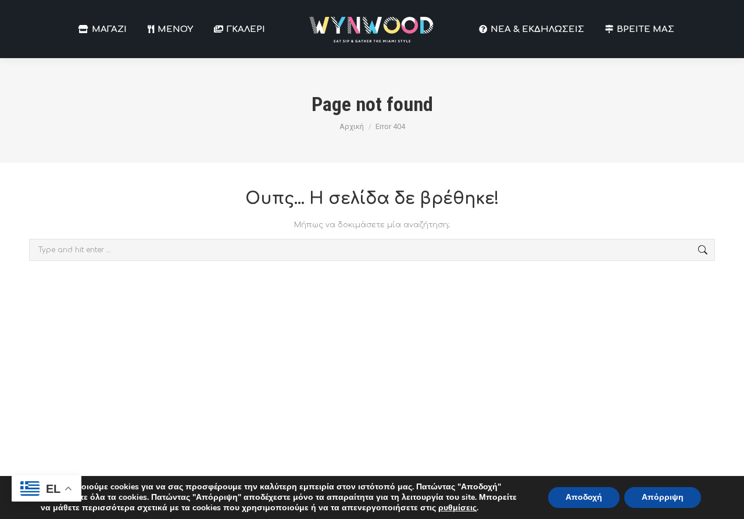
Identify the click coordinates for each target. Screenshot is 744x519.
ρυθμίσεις (457, 508)
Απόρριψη (663, 497)
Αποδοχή (584, 497)
